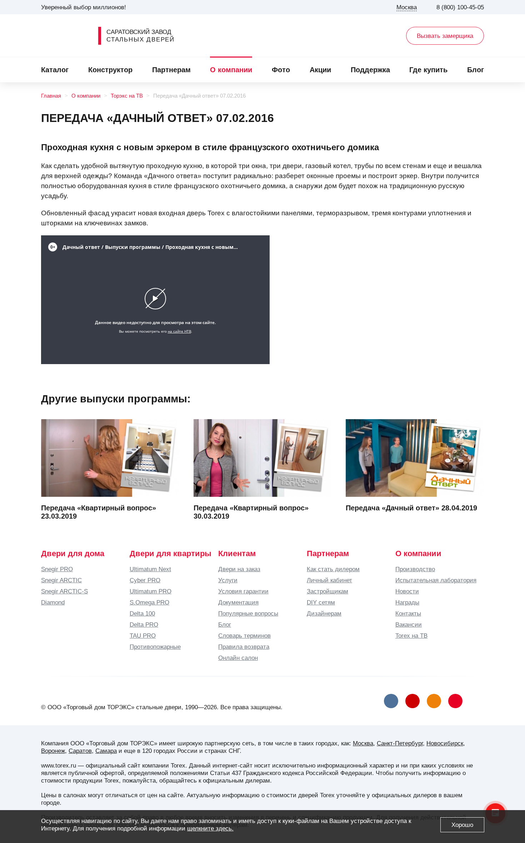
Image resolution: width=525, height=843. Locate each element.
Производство (415, 569)
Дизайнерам (324, 613)
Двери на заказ (239, 569)
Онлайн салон (238, 657)
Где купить (428, 70)
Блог (475, 70)
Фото (281, 70)
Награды (407, 602)
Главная (51, 96)
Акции (320, 70)
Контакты (408, 613)
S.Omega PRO (149, 602)
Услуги (228, 580)
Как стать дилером (333, 569)
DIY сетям (321, 602)
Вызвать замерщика (445, 35)
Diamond (53, 602)
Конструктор (110, 70)
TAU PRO (143, 635)
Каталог (55, 70)
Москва (363, 743)
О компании (231, 70)
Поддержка (370, 70)
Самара (106, 750)
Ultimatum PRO (150, 591)
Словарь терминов (244, 635)
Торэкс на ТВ (127, 96)
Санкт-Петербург (400, 743)
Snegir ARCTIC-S (64, 591)
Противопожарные (155, 646)
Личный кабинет (329, 580)
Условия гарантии (243, 591)
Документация (238, 602)
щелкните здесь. (210, 828)
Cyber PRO (145, 580)
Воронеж (53, 750)
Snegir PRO (57, 569)
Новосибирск (444, 743)
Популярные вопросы (248, 613)
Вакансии (408, 624)
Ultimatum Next (150, 569)
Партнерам (171, 70)
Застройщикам (327, 591)
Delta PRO (144, 624)
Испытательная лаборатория (435, 580)
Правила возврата (243, 646)
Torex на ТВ (411, 635)
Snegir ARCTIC (61, 580)
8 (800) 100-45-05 (460, 7)
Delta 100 (142, 613)
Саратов (80, 750)
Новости (407, 591)
